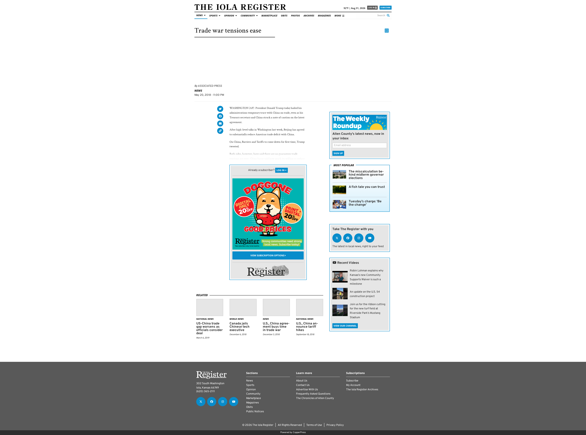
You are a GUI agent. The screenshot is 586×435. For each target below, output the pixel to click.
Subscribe (385, 7)
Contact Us (302, 385)
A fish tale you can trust (367, 187)
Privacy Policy (335, 425)
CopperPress (299, 432)
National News (205, 318)
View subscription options (267, 255)
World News (237, 318)
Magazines (324, 15)
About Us (301, 381)
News (199, 15)
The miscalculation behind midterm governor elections (366, 175)
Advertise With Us (307, 389)
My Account (353, 385)
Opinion (229, 15)
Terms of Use (314, 425)
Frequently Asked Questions (313, 394)
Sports (213, 15)
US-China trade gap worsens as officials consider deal (209, 329)
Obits (284, 15)
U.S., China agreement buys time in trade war (276, 327)
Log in (371, 7)
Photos (295, 15)
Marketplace (269, 15)
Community (248, 15)
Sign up (338, 153)
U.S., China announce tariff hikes (307, 327)
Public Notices (255, 411)
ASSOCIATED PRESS (210, 86)
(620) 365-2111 (205, 391)
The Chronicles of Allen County (315, 398)
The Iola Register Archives (362, 389)
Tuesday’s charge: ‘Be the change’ (365, 203)
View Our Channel (345, 325)
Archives (309, 15)
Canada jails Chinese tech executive (240, 327)
